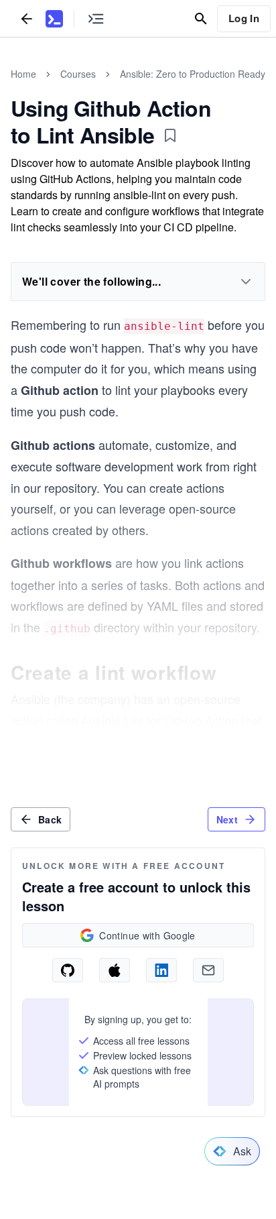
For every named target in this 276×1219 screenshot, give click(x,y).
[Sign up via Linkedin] (161, 970)
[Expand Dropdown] (246, 282)
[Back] (27, 18)
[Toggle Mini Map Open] (96, 18)
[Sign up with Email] (208, 970)
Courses (78, 73)
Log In (243, 18)
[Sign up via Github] (67, 970)
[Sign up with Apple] (114, 970)
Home (23, 73)
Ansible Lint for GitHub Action (159, 720)
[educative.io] (54, 18)
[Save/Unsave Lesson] (170, 135)
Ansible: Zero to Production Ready (192, 73)
